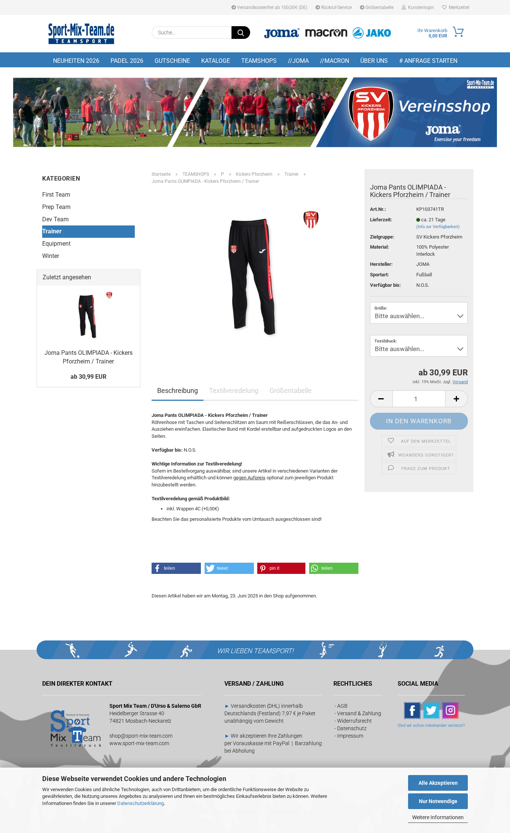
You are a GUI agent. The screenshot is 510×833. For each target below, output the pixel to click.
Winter (50, 255)
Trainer (52, 231)
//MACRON (334, 60)
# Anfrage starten (428, 60)
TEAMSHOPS (259, 60)
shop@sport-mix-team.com (140, 736)
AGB (342, 706)
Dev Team (55, 219)
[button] (381, 398)
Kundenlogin (420, 7)
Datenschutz (352, 728)
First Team (56, 194)
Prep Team (56, 206)
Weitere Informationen (438, 817)
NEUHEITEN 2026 (76, 60)
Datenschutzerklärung (140, 803)
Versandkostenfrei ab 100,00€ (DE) (271, 7)
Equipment (56, 243)
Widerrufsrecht (354, 721)
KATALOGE (215, 60)
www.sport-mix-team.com (139, 743)
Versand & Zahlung (359, 713)
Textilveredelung (233, 390)
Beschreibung (177, 390)
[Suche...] (240, 32)
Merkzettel (458, 7)
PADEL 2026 (127, 60)
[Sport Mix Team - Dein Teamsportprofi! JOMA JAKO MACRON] (81, 33)
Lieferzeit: (381, 219)
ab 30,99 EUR (88, 376)
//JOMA (298, 60)
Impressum (350, 736)
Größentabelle (379, 7)
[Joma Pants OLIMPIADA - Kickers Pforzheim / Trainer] (255, 274)
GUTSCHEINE (172, 60)
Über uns (374, 60)
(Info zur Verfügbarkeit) (438, 226)
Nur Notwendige (438, 801)
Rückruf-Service (336, 7)
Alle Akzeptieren (438, 783)
